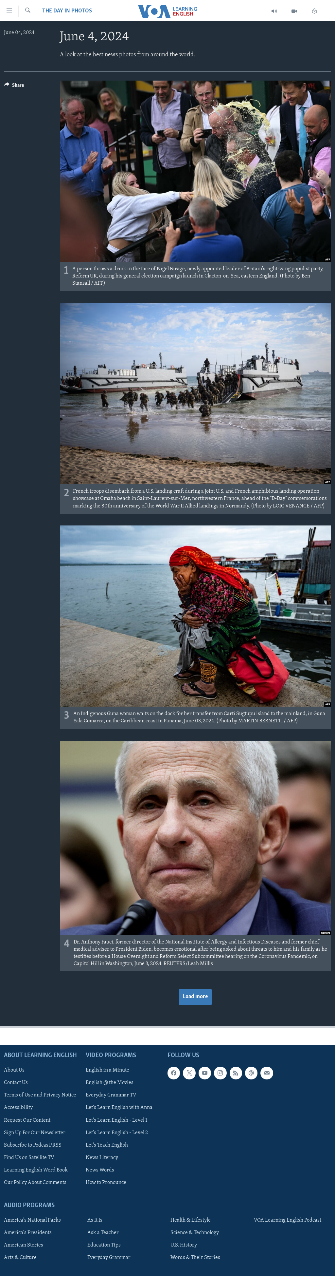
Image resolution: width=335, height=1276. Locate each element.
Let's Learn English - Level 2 (117, 1132)
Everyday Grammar (109, 1258)
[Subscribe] (266, 1073)
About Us (14, 1070)
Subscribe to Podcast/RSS (33, 1145)
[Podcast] (251, 1073)
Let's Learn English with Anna (119, 1108)
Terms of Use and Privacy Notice (40, 1095)
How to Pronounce (106, 1182)
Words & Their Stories (195, 1258)
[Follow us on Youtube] (205, 1073)
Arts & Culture (20, 1258)
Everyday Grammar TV (111, 1095)
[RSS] (236, 1073)
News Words (100, 1170)
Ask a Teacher (103, 1233)
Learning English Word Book (36, 1170)
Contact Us (16, 1083)
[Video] (294, 11)
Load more (195, 997)
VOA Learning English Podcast (287, 1220)
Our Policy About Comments (35, 1182)
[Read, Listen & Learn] (314, 11)
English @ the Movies (109, 1083)
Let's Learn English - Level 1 (116, 1120)
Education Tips (104, 1245)
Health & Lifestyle (190, 1220)
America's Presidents (28, 1233)
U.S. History (183, 1245)
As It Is (94, 1220)
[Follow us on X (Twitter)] (189, 1073)
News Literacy (102, 1157)
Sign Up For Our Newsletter (34, 1132)
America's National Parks (32, 1220)
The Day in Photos (67, 11)
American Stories (23, 1245)
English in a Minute (107, 1070)
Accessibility (18, 1108)
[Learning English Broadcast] (274, 11)
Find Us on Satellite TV (29, 1157)
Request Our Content (27, 1120)
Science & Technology (194, 1233)
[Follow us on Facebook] (174, 1073)
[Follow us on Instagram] (220, 1073)
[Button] (14, 87)
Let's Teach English (107, 1145)
